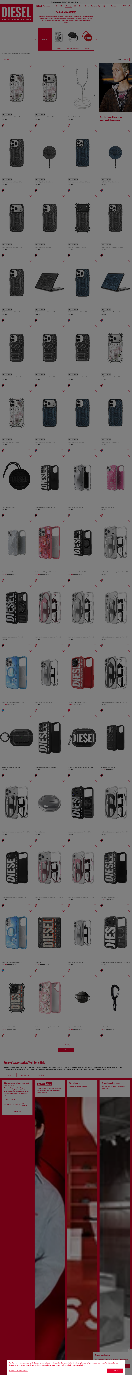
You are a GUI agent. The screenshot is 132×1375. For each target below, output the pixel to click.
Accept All (115, 1371)
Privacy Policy (67, 1365)
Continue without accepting (18, 1371)
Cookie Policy (79, 1365)
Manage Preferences (48, 1365)
